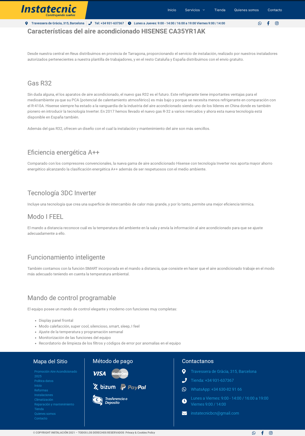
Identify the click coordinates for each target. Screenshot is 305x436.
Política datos (43, 381)
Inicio (172, 10)
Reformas (41, 390)
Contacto (275, 10)
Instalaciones (43, 395)
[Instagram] (277, 23)
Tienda (219, 10)
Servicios (192, 10)
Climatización (43, 399)
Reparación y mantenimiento (54, 404)
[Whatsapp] (260, 23)
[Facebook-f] (268, 23)
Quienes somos (246, 10)
